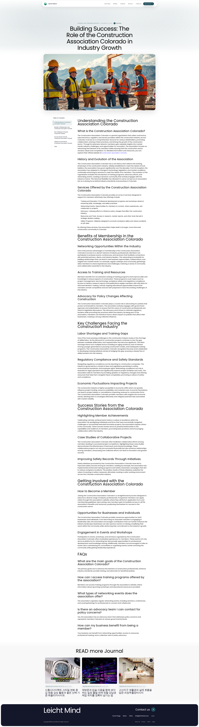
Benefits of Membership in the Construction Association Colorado (63, 127)
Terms (148, 721)
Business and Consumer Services (88, 23)
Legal (153, 721)
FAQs (55, 146)
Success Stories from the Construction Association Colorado (63, 137)
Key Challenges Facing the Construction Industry (61, 132)
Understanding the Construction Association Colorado (62, 123)
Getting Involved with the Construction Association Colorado (63, 142)
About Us (137, 721)
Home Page (116, 716)
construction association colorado (114, 153)
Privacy (143, 721)
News (125, 716)
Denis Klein (118, 23)
